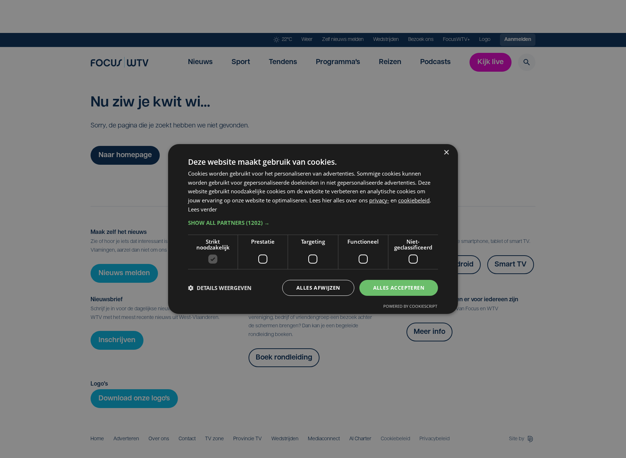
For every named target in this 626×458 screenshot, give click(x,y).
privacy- (379, 200)
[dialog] (313, 229)
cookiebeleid (414, 200)
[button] (313, 222)
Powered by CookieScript (410, 306)
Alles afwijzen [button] (318, 287)
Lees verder (202, 209)
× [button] (446, 152)
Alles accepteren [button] (398, 287)
